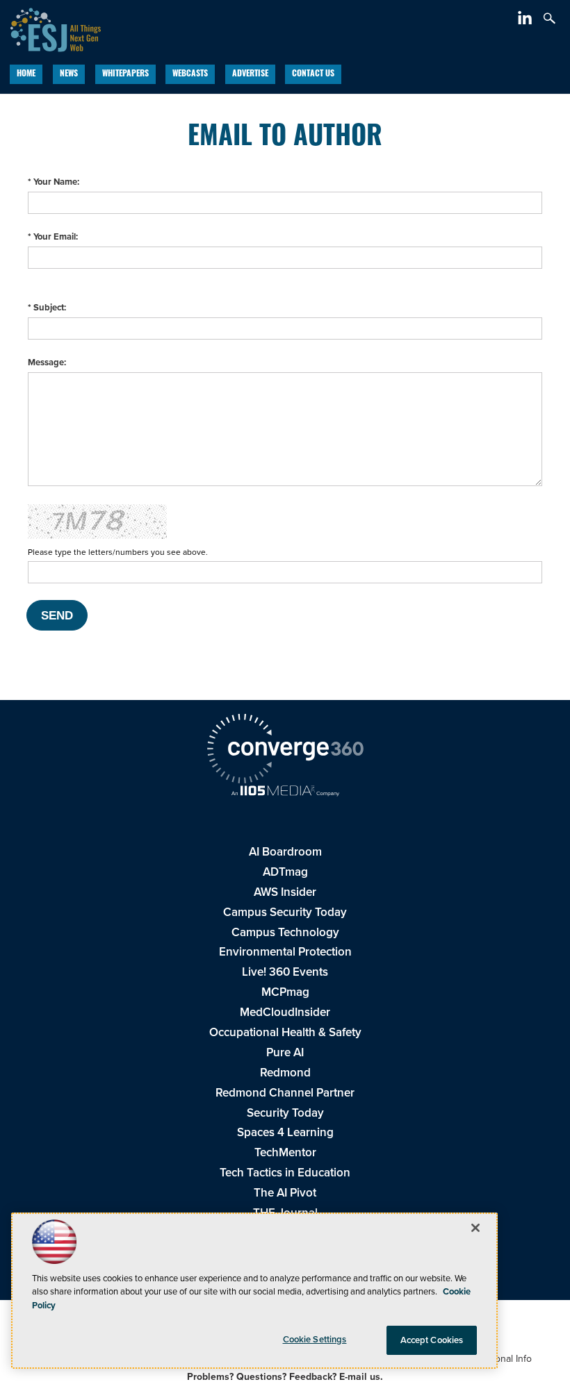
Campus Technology (285, 932)
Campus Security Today (285, 912)
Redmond (285, 1072)
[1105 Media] (285, 792)
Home (26, 74)
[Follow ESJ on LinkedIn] (526, 20)
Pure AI (285, 1052)
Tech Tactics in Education (285, 1172)
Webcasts (190, 74)
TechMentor (285, 1152)
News (69, 74)
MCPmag (285, 992)
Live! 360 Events (285, 972)
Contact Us (313, 74)
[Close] (475, 1228)
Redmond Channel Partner (285, 1092)
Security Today (285, 1113)
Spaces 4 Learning (285, 1132)
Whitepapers (125, 74)
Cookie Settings (315, 1339)
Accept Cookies (432, 1340)
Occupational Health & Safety (285, 1032)
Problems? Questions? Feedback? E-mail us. (285, 1376)
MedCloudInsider (285, 1012)
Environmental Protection (285, 951)
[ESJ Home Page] (50, 28)
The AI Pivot (285, 1192)
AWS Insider (285, 892)
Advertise (250, 74)
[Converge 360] (285, 751)
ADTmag (285, 872)
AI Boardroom (285, 851)
